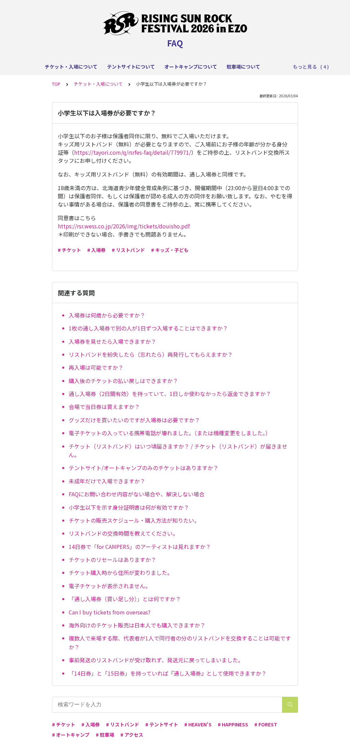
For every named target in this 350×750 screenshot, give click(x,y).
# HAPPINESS (233, 724)
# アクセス (131, 734)
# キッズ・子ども (170, 249)
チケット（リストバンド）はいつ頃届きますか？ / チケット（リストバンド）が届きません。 (178, 450)
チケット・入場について (71, 66)
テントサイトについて (131, 66)
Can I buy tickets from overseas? (109, 612)
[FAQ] (175, 23)
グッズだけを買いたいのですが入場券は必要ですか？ (134, 420)
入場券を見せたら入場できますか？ (112, 341)
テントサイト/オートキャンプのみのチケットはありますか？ (143, 468)
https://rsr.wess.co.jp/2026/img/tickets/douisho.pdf (124, 226)
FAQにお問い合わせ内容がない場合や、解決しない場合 (136, 494)
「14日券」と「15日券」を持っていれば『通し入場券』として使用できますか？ (168, 673)
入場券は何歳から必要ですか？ (107, 315)
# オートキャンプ (71, 734)
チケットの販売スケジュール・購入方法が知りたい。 (134, 520)
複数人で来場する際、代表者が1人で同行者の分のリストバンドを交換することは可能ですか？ (180, 642)
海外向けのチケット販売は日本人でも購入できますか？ (137, 625)
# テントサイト (161, 724)
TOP (56, 84)
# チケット (69, 249)
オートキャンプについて (190, 66)
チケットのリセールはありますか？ (112, 559)
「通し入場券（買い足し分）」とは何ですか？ (125, 599)
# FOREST (265, 724)
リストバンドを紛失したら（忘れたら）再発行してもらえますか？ (151, 354)
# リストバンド (128, 249)
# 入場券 (96, 249)
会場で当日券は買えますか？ (104, 406)
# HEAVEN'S (198, 724)
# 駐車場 (105, 734)
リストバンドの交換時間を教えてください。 (123, 533)
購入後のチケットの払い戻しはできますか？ (123, 381)
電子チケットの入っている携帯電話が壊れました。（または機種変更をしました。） (170, 433)
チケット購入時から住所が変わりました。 (121, 572)
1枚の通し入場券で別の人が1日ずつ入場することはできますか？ (148, 328)
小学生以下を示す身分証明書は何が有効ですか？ (129, 507)
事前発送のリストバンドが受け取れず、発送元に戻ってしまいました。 (156, 660)
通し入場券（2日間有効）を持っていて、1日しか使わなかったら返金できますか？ (170, 394)
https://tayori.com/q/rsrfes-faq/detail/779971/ (132, 152)
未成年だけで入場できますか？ (107, 481)
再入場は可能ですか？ (96, 367)
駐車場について (243, 66)
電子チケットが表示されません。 (110, 586)
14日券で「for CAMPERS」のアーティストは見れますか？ (140, 546)
